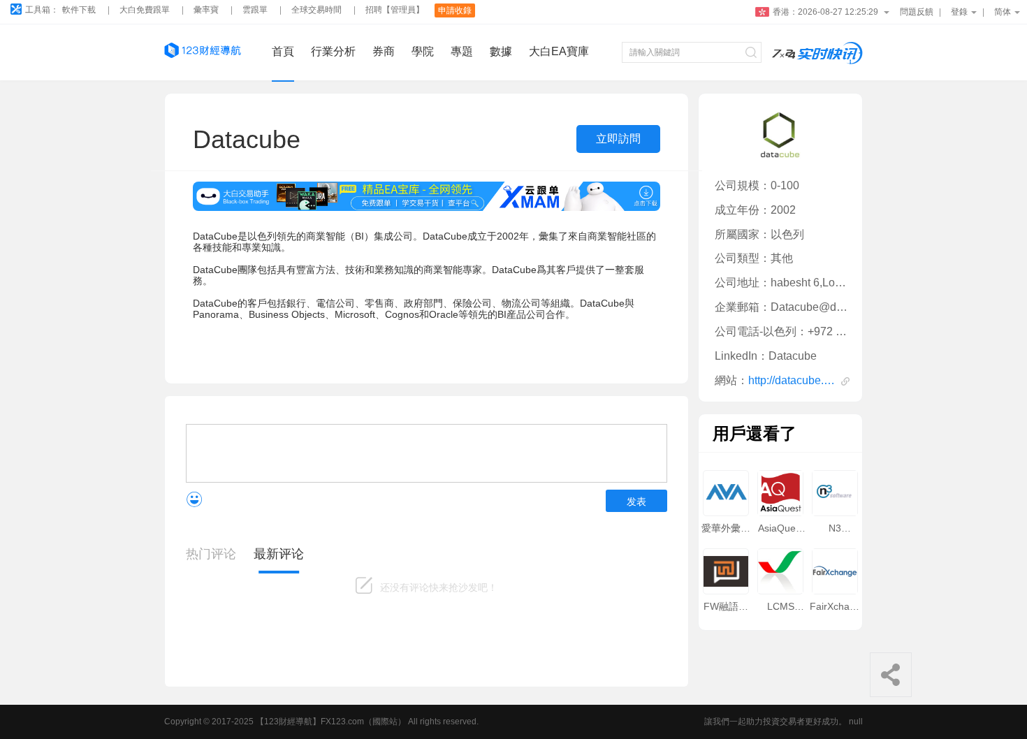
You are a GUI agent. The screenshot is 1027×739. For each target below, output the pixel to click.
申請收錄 (455, 10)
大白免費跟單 (144, 10)
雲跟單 (255, 10)
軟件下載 (79, 10)
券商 (383, 51)
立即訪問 (618, 139)
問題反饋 (916, 12)
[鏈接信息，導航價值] (202, 52)
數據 (501, 51)
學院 (422, 51)
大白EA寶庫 (559, 51)
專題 (462, 51)
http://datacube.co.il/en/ (792, 380)
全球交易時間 (316, 10)
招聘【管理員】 (394, 10)
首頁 (283, 51)
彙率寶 (206, 10)
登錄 (959, 12)
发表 (636, 501)
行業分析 (333, 51)
